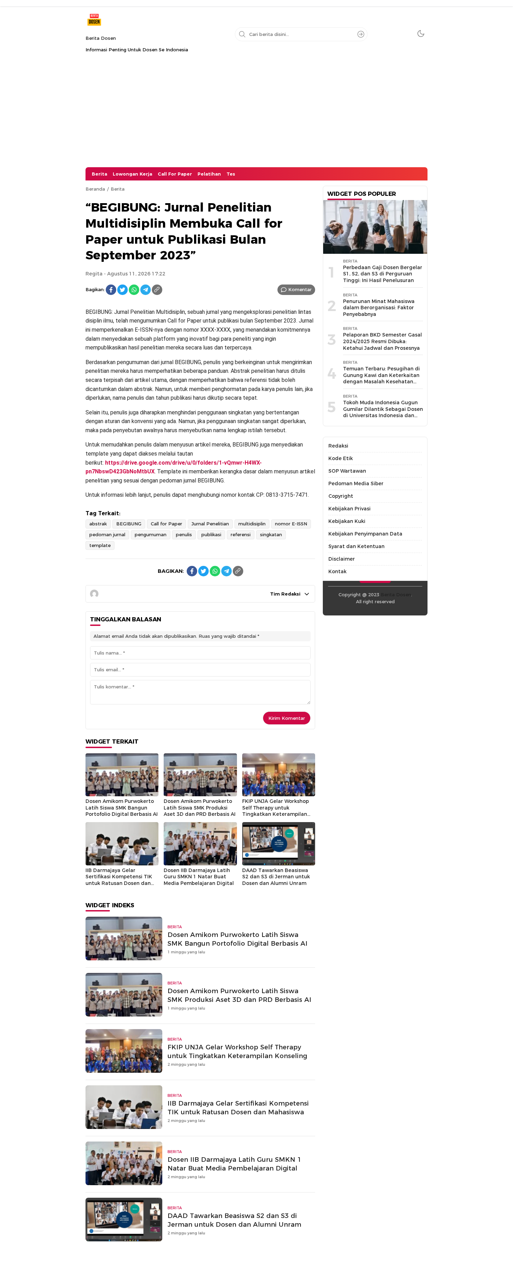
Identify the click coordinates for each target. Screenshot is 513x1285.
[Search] (361, 34)
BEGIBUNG (128, 523)
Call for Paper (166, 523)
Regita (94, 273)
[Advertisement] (256, 115)
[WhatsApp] (134, 290)
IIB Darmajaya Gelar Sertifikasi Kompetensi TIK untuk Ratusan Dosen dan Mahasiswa (119, 880)
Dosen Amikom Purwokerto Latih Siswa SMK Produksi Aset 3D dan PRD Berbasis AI (200, 807)
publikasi (211, 534)
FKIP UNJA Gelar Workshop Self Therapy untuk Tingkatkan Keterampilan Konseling (275, 811)
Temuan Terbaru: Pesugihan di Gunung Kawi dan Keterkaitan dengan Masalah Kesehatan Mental (381, 378)
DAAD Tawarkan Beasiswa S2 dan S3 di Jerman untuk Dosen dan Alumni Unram (276, 876)
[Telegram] (145, 290)
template (100, 545)
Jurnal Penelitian (210, 523)
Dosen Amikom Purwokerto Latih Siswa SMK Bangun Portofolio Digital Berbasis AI (122, 807)
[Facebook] (111, 290)
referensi (241, 534)
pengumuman (150, 534)
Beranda (95, 189)
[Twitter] (122, 290)
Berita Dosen (101, 38)
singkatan (271, 534)
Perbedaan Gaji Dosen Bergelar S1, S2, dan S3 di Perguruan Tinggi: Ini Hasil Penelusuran (382, 274)
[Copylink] (157, 290)
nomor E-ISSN (291, 523)
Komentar (300, 289)
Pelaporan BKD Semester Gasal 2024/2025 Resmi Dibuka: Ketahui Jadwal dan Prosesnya (382, 341)
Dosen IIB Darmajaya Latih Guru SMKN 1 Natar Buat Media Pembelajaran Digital (199, 876)
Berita (118, 189)
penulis (184, 534)
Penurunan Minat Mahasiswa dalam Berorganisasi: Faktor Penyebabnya (379, 307)
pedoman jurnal (107, 534)
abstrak (98, 523)
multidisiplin (252, 523)
